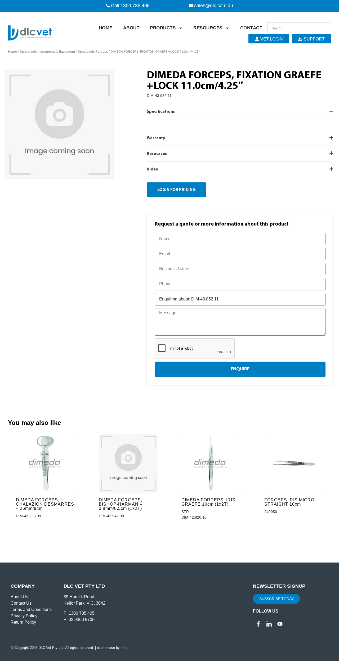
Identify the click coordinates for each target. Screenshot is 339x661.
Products (163, 27)
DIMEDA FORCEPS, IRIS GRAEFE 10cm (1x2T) (208, 502)
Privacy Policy (24, 616)
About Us (19, 597)
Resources (207, 27)
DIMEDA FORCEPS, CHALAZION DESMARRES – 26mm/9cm (45, 504)
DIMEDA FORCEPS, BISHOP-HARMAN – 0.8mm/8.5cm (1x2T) (120, 504)
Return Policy (23, 622)
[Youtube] (280, 624)
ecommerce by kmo (112, 648)
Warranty (156, 138)
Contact (251, 27)
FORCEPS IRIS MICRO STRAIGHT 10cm (289, 502)
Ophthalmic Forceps (93, 51)
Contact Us (21, 603)
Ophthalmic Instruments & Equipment (47, 51)
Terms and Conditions (31, 609)
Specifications (161, 112)
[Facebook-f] (258, 624)
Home (106, 27)
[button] (240, 111)
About (131, 27)
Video (152, 169)
